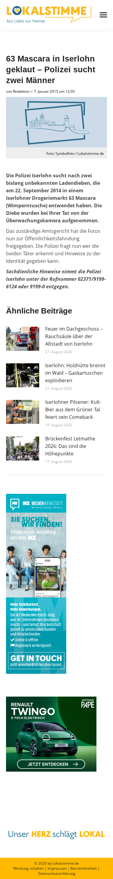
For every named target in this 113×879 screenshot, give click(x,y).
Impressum (57, 868)
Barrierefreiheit (84, 868)
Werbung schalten (28, 868)
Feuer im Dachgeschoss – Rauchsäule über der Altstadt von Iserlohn (74, 336)
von (18, 91)
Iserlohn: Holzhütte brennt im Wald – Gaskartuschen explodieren (75, 373)
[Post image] (22, 339)
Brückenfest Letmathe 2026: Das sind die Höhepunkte (70, 446)
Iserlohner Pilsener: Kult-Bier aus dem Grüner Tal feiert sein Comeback (73, 409)
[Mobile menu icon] (103, 14)
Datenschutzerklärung (56, 873)
